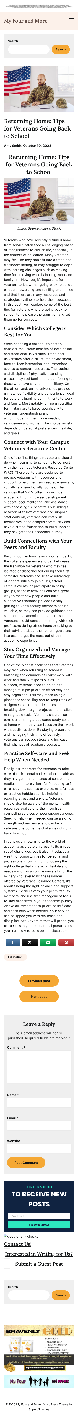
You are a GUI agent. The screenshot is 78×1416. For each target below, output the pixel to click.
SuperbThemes (39, 1409)
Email (12, 1118)
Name (13, 1095)
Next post (39, 996)
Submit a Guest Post (39, 1264)
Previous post (39, 981)
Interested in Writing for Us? (39, 1254)
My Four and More (25, 21)
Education (15, 957)
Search (13, 41)
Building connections (20, 556)
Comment (16, 1047)
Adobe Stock (50, 228)
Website (13, 1141)
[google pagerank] (22, 1236)
